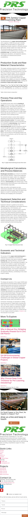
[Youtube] (1, 490)
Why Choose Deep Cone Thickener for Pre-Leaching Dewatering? (12, 380)
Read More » (4, 336)
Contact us (22, 311)
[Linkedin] (1, 486)
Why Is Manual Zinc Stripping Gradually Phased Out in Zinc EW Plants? (13, 331)
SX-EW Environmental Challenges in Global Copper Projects (13, 357)
